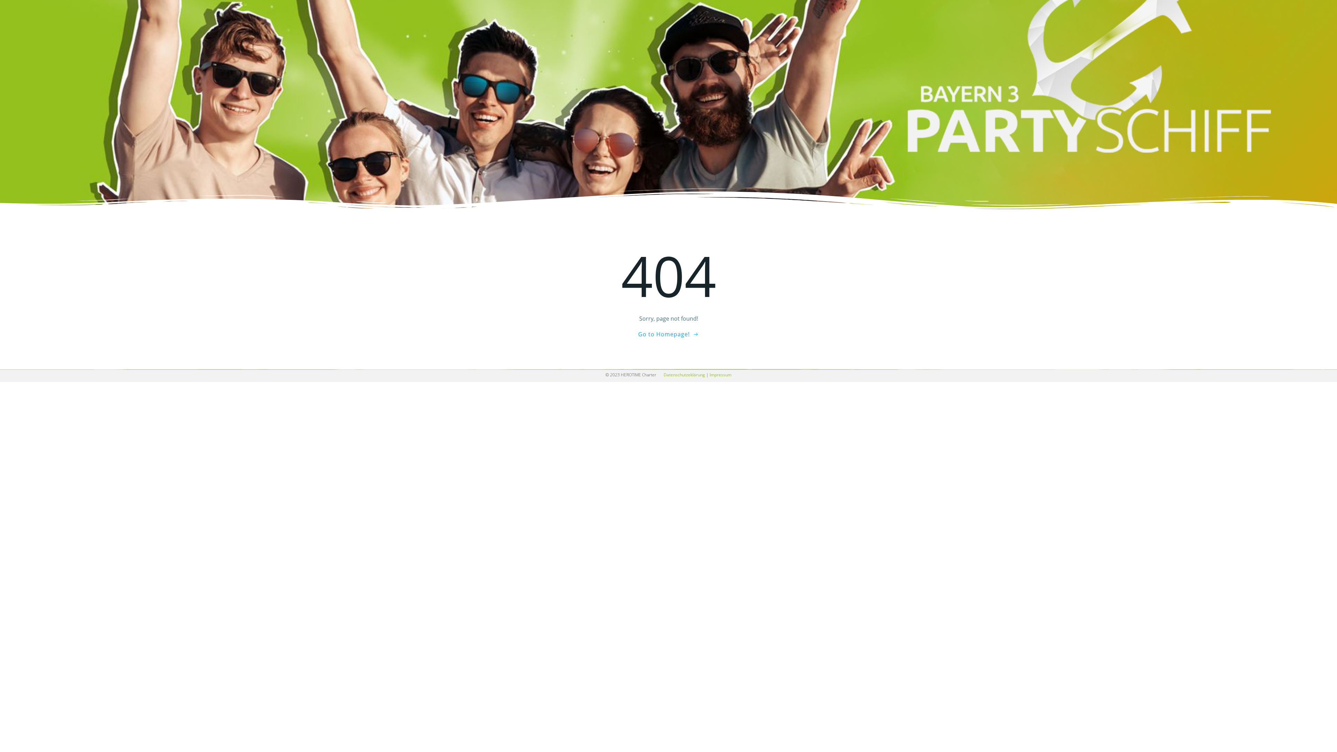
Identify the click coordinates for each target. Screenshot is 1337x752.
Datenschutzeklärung (684, 375)
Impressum (721, 375)
